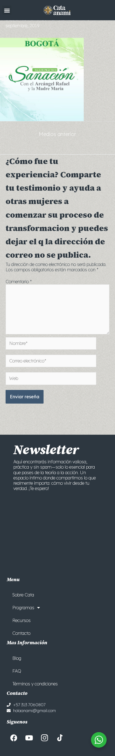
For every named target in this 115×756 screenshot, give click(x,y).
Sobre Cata (23, 595)
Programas (23, 607)
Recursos (21, 620)
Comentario (19, 281)
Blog (16, 658)
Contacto (21, 633)
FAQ (16, 671)
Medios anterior (57, 134)
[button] (6, 10)
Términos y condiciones (35, 684)
